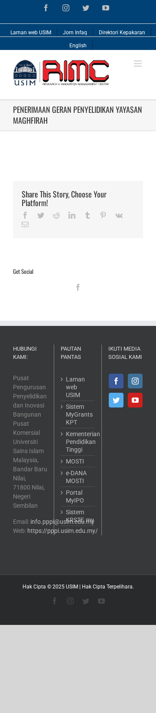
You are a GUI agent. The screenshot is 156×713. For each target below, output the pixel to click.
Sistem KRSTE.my (78, 516)
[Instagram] (135, 381)
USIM (72, 587)
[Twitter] (116, 400)
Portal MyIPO (75, 496)
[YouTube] (135, 400)
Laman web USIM (75, 387)
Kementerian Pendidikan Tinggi (78, 441)
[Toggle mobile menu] (138, 63)
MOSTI (75, 461)
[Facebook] (78, 287)
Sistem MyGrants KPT (78, 414)
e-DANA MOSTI (76, 477)
